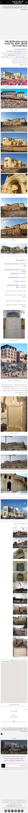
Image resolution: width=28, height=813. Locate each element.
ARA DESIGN (11, 55)
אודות (6, 758)
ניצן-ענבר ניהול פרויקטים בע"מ (13, 51)
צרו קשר (6, 760)
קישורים (11, 758)
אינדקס (13, 756)
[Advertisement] (14, 25)
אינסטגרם (16, 758)
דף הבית (25, 6)
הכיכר (25, 390)
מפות (21, 758)
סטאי (24, 271)
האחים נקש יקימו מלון (14, 277)
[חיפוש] (1, 2)
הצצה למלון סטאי (15, 273)
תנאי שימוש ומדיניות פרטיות (16, 760)
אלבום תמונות (6, 756)
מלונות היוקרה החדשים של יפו (11, 269)
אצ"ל (7, 387)
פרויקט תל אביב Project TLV (17, 2)
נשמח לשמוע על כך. (11, 806)
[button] (26, 2)
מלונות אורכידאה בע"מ (19, 49)
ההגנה (4, 387)
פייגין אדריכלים (18, 53)
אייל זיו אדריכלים (20, 57)
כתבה (17, 287)
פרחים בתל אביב (8, 87)
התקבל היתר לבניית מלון (13, 285)
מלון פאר (17, 281)
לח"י (10, 387)
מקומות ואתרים (19, 6)
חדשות (18, 756)
